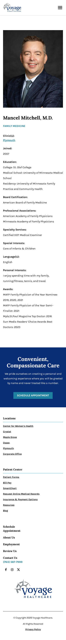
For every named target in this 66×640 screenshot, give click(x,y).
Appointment (11, 530)
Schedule (9, 526)
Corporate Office (12, 454)
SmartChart (10, 488)
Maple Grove (10, 437)
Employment (11, 544)
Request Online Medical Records (21, 493)
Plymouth (9, 140)
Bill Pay (7, 482)
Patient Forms (11, 477)
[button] (60, 7)
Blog (5, 510)
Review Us (10, 551)
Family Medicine (14, 126)
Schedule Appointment (33, 395)
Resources (8, 505)
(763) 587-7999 (13, 562)
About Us (9, 537)
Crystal (7, 431)
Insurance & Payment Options (20, 499)
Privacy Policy (33, 629)
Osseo (6, 442)
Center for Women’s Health (18, 426)
